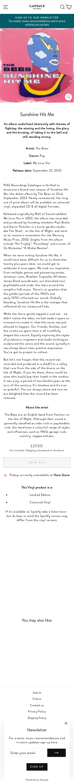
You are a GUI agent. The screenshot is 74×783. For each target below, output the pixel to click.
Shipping (30, 450)
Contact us (37, 705)
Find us (37, 699)
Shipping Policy (37, 718)
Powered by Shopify (37, 779)
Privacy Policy (37, 711)
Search (37, 692)
